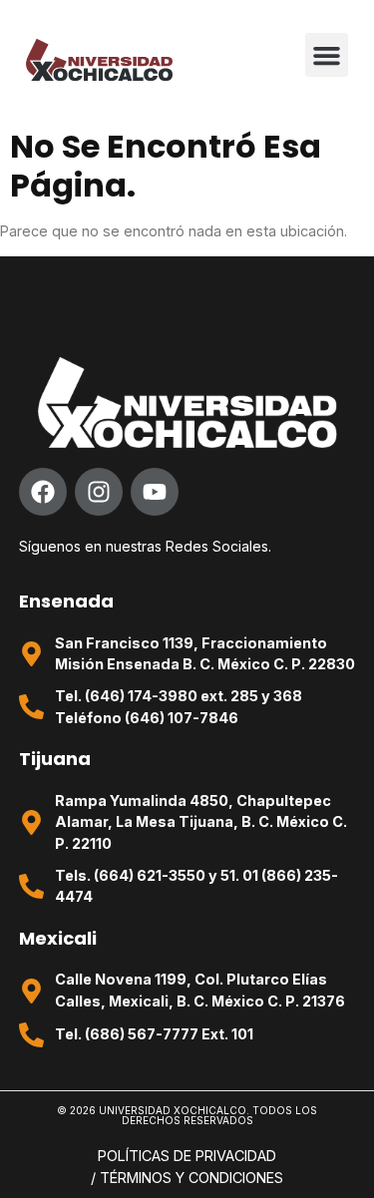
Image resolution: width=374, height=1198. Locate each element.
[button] (327, 55)
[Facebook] (43, 492)
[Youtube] (155, 492)
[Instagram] (99, 492)
